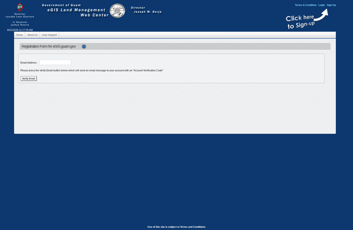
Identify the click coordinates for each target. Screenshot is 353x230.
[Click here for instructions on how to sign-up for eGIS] (307, 28)
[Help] (84, 46)
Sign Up (331, 5)
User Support (49, 34)
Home (19, 34)
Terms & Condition (305, 5)
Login (321, 5)
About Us (32, 34)
